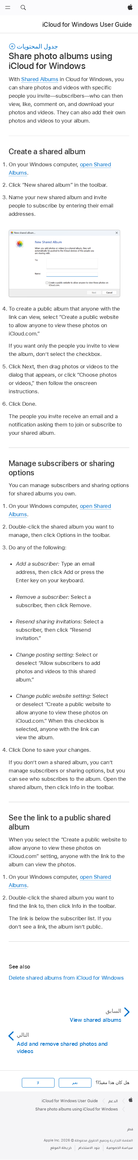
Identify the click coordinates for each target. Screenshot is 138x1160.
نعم (75, 1083)
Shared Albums (39, 79)
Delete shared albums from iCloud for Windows (66, 978)
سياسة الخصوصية (120, 1147)
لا (38, 1083)
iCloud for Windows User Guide (87, 24)
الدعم (113, 1101)
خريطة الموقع (61, 1147)
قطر (130, 1129)
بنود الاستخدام (89, 1147)
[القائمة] (7, 7)
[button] (23, 7)
